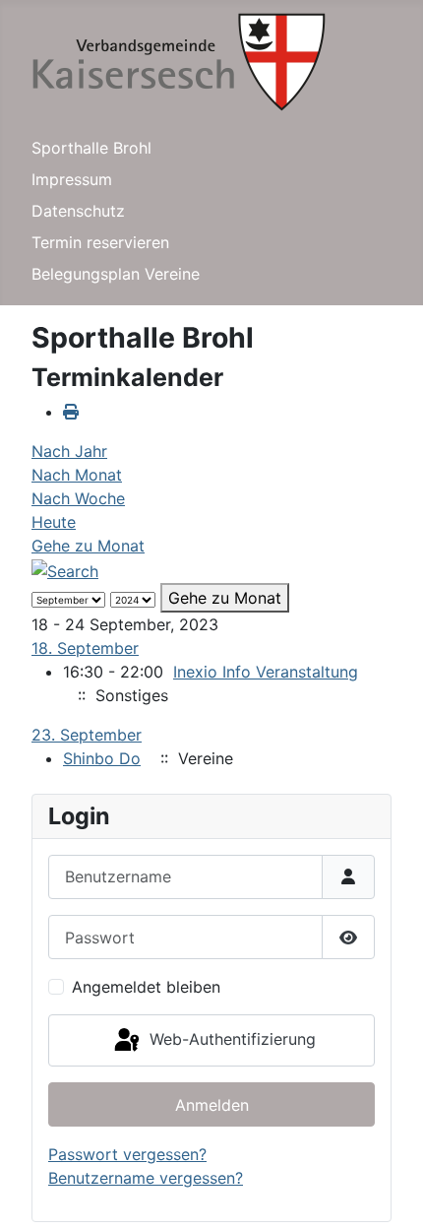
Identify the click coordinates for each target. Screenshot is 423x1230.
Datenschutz (78, 211)
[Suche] (64, 569)
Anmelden (212, 1105)
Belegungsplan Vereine (115, 274)
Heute (53, 522)
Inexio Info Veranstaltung (265, 671)
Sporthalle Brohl (91, 148)
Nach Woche (78, 498)
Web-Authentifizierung (230, 1039)
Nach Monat (76, 475)
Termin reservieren (100, 242)
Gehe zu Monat (88, 545)
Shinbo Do (102, 758)
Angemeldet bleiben (146, 987)
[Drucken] (71, 411)
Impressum (71, 179)
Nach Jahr (69, 451)
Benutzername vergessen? (145, 1178)
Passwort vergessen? (127, 1154)
